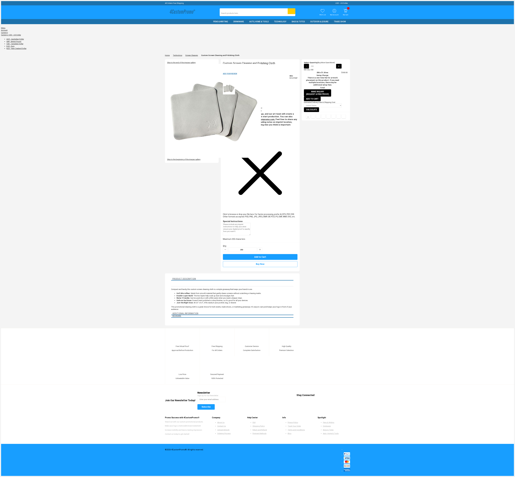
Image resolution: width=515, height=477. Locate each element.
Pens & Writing (328, 422)
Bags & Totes (328, 430)
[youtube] (334, 395)
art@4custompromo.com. (262, 119)
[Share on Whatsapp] (334, 116)
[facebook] (319, 395)
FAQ (254, 422)
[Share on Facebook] (313, 116)
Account (4, 30)
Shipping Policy (259, 426)
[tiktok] (344, 395)
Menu (3, 28)
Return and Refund (260, 430)
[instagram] (339, 395)
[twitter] (324, 395)
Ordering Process (224, 433)
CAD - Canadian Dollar (14, 44)
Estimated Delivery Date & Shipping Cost (319, 102)
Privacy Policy (293, 422)
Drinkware (327, 426)
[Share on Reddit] (344, 116)
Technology (177, 55)
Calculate (311, 110)
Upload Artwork (223, 430)
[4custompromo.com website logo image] (181, 12)
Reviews (176, 316)
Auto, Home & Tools (331, 433)
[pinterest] (329, 395)
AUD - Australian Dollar (15, 39)
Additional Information (185, 313)
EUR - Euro (10, 46)
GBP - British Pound (13, 42)
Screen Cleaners (191, 55)
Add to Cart (312, 99)
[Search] (291, 11)
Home (167, 55)
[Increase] (260, 249)
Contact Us (221, 426)
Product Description (184, 279)
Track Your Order (294, 426)
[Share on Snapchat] (339, 116)
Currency (4, 33)
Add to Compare (308, 116)
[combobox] (233, 13)
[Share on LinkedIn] (323, 116)
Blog (289, 433)
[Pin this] (328, 116)
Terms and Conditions (296, 430)
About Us (221, 422)
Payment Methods (259, 433)
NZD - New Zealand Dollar (16, 48)
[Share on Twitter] (318, 116)
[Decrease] (225, 249)
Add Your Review (230, 74)
